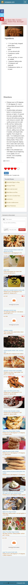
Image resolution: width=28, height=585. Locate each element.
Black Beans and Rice (12, 192)
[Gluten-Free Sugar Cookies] (14, 503)
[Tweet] (2, 15)
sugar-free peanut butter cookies (11, 451)
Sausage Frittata (11, 185)
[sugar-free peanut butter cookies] (14, 443)
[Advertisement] (14, 12)
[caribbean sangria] (14, 321)
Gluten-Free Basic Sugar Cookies (11, 532)
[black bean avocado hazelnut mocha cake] (14, 281)
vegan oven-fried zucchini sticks (11, 391)
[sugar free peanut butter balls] (14, 543)
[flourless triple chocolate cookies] (14, 402)
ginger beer (6, 270)
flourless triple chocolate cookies (12, 411)
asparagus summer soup (10, 310)
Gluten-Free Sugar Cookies (9, 512)
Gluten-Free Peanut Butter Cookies (11, 431)
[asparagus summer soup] (14, 301)
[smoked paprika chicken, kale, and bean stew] (14, 341)
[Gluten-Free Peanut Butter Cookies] (14, 423)
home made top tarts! (12, 189)
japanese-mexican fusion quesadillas (13, 370)
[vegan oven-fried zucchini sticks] (14, 382)
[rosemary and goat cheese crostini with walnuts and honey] (14, 240)
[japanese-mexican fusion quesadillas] (14, 361)
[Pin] (2, 19)
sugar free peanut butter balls (10, 552)
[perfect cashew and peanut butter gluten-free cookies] (14, 463)
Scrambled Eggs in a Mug (13, 182)
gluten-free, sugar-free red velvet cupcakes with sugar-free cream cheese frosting (13, 492)
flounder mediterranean (12, 202)
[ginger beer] (14, 261)
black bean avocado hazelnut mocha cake (14, 290)
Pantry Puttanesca (11, 206)
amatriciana (10, 199)
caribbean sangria (8, 330)
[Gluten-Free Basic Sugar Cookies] (14, 523)
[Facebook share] (2, 11)
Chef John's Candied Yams (13, 195)
